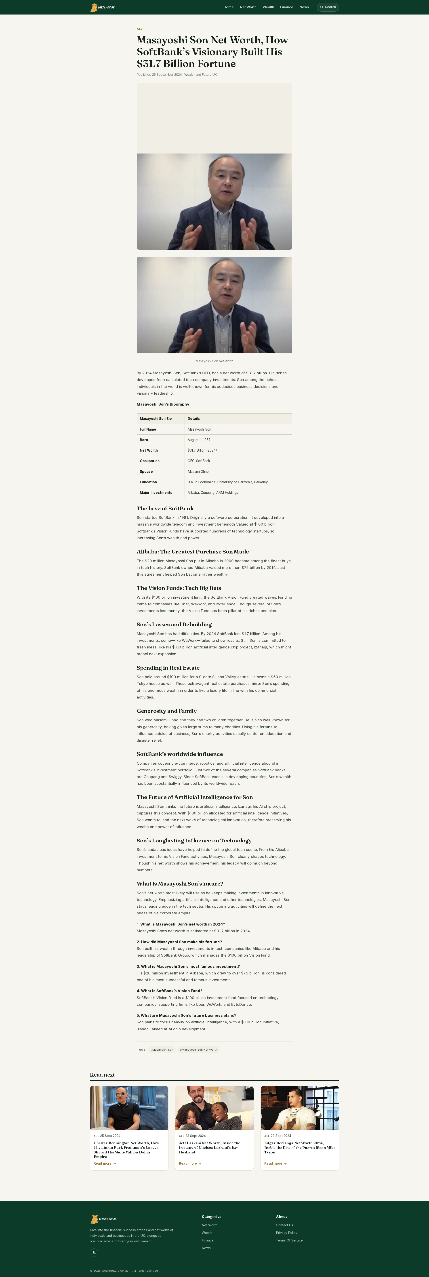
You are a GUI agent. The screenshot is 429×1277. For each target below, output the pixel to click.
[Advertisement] (214, 116)
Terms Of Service (289, 1240)
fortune (266, 727)
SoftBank (266, 770)
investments (249, 893)
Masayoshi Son (166, 373)
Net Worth (248, 7)
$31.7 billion (256, 373)
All (140, 28)
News (304, 7)
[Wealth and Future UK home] (102, 7)
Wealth (268, 7)
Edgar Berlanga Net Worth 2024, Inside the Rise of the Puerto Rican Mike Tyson (299, 1147)
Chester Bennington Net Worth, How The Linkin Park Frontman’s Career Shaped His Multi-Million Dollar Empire (126, 1150)
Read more (102, 1163)
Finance (286, 7)
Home (229, 7)
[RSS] (94, 1252)
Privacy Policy (286, 1233)
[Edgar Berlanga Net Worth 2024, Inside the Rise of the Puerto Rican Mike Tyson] (300, 1108)
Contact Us (284, 1225)
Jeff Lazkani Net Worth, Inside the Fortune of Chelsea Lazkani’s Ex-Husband (209, 1147)
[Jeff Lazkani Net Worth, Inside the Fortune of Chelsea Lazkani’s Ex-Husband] (214, 1108)
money (174, 610)
